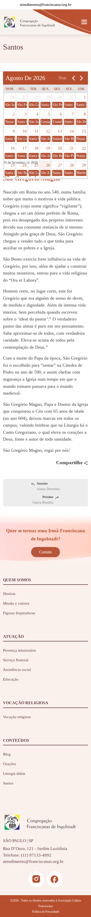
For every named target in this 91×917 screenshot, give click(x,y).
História (9, 594)
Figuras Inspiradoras (19, 613)
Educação (10, 679)
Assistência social (17, 670)
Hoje (62, 78)
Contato (45, 552)
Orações (9, 764)
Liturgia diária (14, 773)
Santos (8, 783)
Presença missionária (19, 650)
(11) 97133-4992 (36, 855)
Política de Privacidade (45, 911)
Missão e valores (16, 603)
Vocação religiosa (17, 717)
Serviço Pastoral (15, 660)
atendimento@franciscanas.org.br (33, 861)
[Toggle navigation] (84, 22)
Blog (7, 754)
